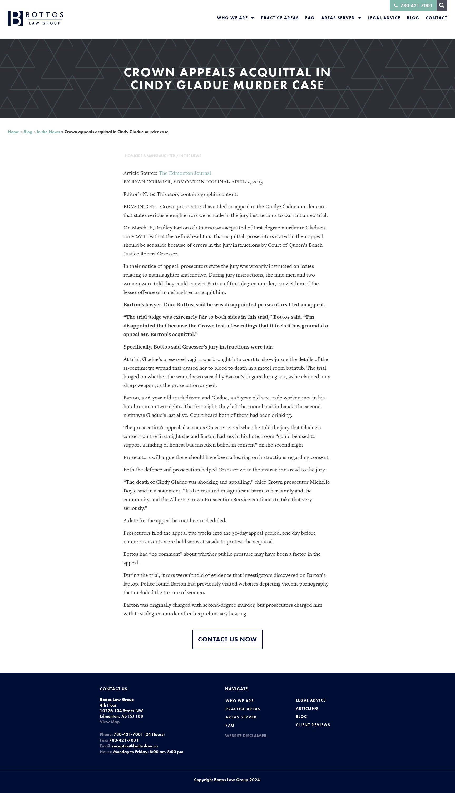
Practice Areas (280, 18)
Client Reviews (313, 724)
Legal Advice (384, 18)
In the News (48, 131)
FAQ (310, 18)
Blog (413, 18)
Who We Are (232, 18)
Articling (307, 708)
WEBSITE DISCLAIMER (245, 735)
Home (13, 131)
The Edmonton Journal (185, 173)
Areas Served (338, 18)
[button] (442, 5)
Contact (436, 18)
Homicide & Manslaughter (150, 155)
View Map (110, 721)
